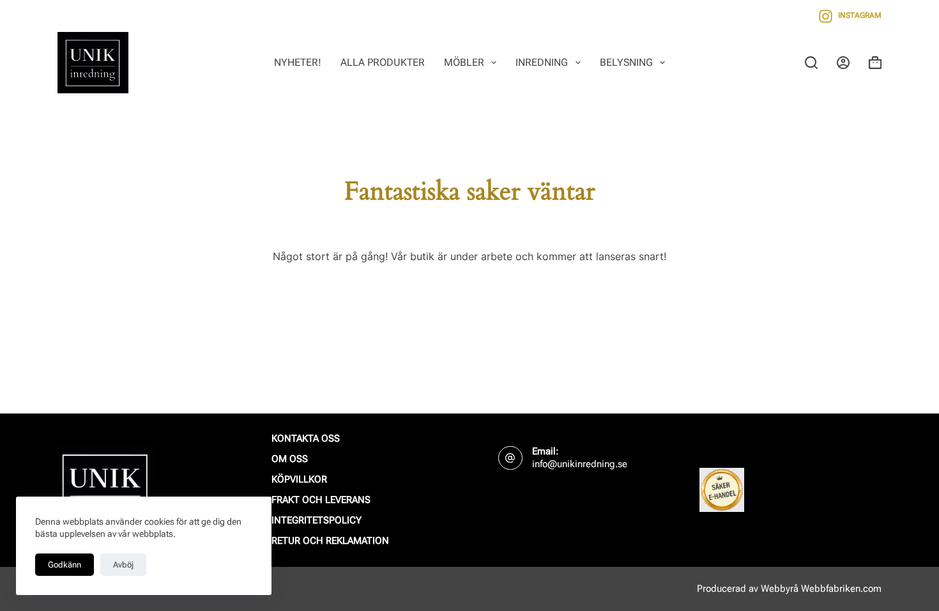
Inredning (541, 62)
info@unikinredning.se (579, 464)
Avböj (123, 564)
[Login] (843, 62)
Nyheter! (297, 62)
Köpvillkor (299, 479)
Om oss (289, 459)
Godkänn (64, 564)
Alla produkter (382, 62)
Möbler (464, 62)
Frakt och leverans (320, 500)
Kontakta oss (305, 438)
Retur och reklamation (330, 540)
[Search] (811, 62)
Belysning (626, 62)
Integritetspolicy (316, 520)
